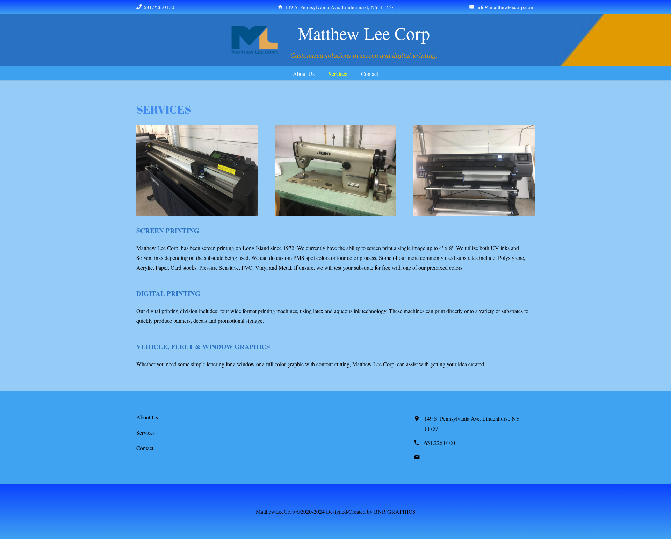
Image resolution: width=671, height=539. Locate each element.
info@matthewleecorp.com (453, 457)
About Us (147, 417)
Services (145, 432)
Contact (144, 448)
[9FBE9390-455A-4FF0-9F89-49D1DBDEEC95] (254, 40)
